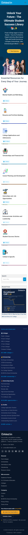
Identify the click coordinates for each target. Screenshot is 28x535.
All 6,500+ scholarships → (8, 376)
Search (4, 276)
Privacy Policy (5, 501)
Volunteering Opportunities (8, 394)
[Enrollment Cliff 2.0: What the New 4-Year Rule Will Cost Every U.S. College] (14, 301)
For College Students (6, 370)
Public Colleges (5, 336)
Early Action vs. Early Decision (9, 410)
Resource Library (5, 470)
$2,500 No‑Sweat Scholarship (9, 373)
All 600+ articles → (6, 424)
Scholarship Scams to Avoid (8, 418)
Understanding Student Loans (9, 420)
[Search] (24, 279)
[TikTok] (19, 451)
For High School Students (8, 367)
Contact (3, 493)
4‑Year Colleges (5, 344)
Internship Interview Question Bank (10, 415)
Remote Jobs (4, 389)
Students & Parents (6, 477)
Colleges (3, 483)
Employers (4, 485)
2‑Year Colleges (5, 346)
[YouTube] (16, 451)
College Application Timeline (8, 407)
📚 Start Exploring (14, 51)
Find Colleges (5, 459)
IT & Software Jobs (6, 397)
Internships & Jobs (6, 464)
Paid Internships (5, 383)
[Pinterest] (22, 451)
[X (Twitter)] (12, 451)
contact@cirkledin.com (9, 447)
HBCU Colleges (5, 341)
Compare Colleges (6, 349)
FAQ (2, 496)
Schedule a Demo (7, 516)
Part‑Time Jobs (5, 386)
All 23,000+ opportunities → (9, 400)
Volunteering (4, 467)
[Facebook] (2, 451)
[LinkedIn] (5, 451)
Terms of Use (4, 504)
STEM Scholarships (6, 362)
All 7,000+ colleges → (7, 352)
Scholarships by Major (7, 365)
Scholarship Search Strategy (8, 413)
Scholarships (4, 461)
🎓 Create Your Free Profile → (10, 512)
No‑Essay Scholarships (7, 360)
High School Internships (7, 391)
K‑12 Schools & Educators (8, 480)
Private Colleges (5, 338)
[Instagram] (9, 451)
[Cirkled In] (7, 2)
